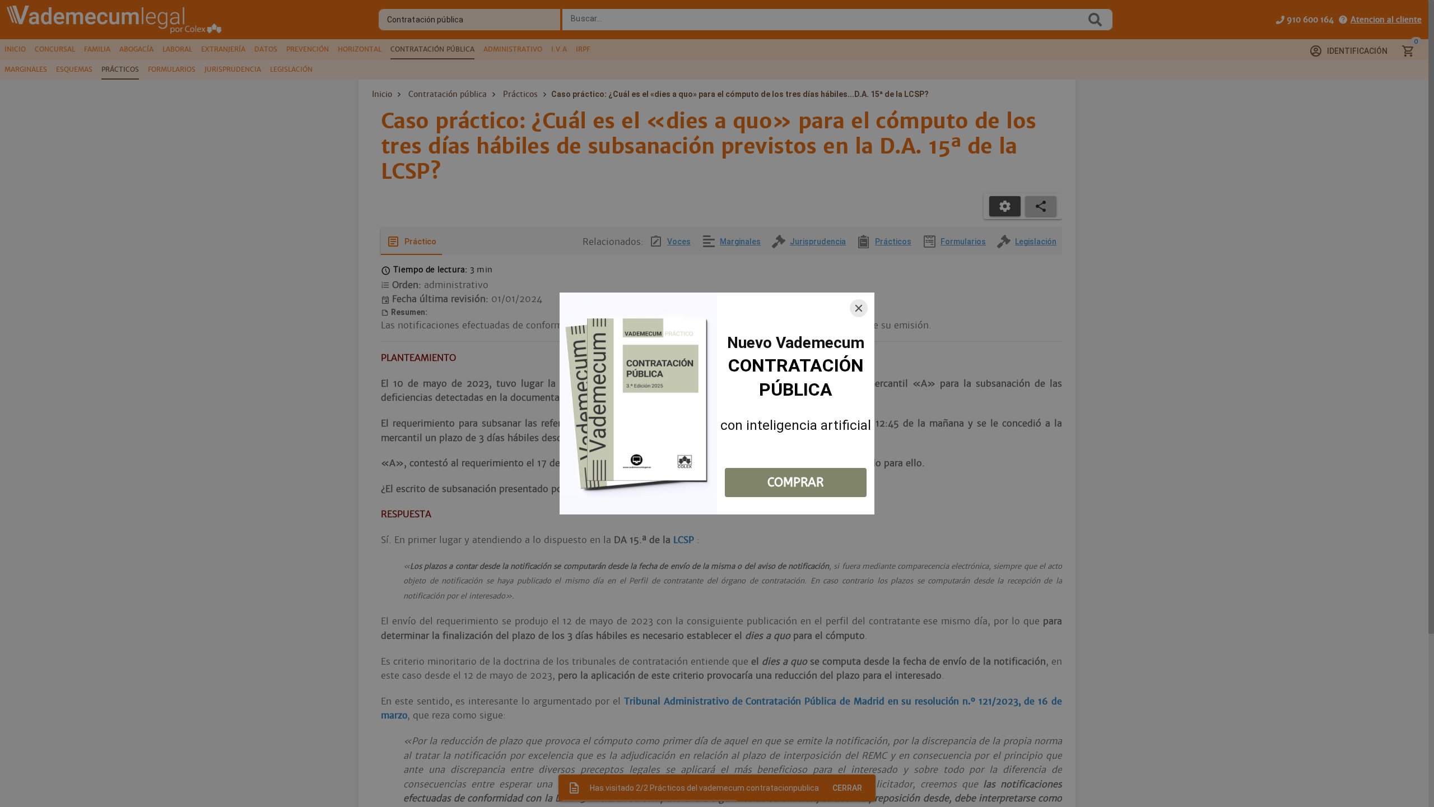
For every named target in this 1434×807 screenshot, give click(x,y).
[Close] (859, 308)
